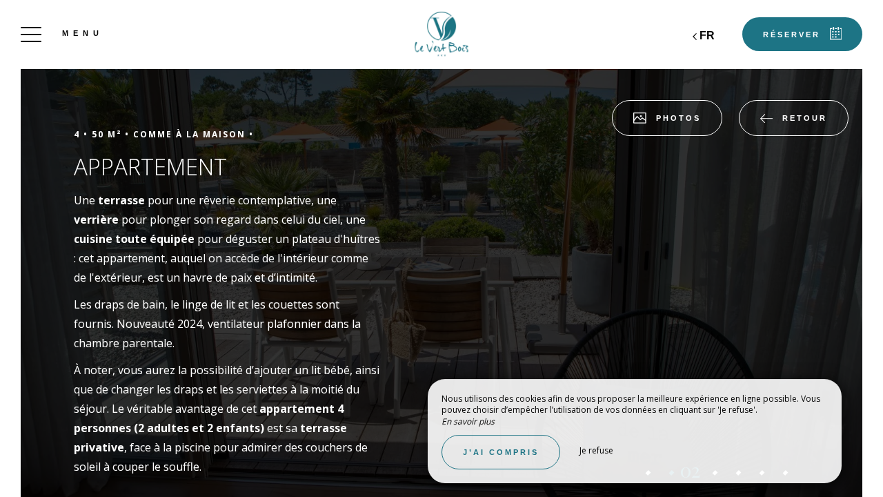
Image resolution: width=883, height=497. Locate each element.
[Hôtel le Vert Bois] (441, 34)
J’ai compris (501, 452)
